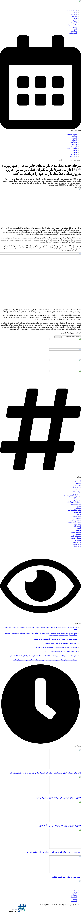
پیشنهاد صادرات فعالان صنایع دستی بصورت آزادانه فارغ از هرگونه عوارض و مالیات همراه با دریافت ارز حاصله (45, 660)
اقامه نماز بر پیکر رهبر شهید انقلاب (66, 877)
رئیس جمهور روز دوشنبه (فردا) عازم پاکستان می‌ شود (61, 643)
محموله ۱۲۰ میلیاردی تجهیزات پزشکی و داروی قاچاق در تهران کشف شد (56, 647)
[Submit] (60, 160)
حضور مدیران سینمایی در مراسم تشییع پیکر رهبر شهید (58, 797)
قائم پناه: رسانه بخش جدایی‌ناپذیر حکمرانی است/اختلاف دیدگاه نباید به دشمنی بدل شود (45, 773)
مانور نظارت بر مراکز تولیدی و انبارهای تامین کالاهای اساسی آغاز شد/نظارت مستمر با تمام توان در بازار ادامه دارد (43, 655)
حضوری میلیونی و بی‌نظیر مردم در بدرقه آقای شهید (59, 825)
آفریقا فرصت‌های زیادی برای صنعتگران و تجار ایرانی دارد (60, 651)
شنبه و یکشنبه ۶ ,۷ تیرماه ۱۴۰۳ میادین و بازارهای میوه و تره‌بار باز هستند (55, 639)
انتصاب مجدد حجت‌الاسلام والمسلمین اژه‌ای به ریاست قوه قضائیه (54, 852)
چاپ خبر (78, 187)
